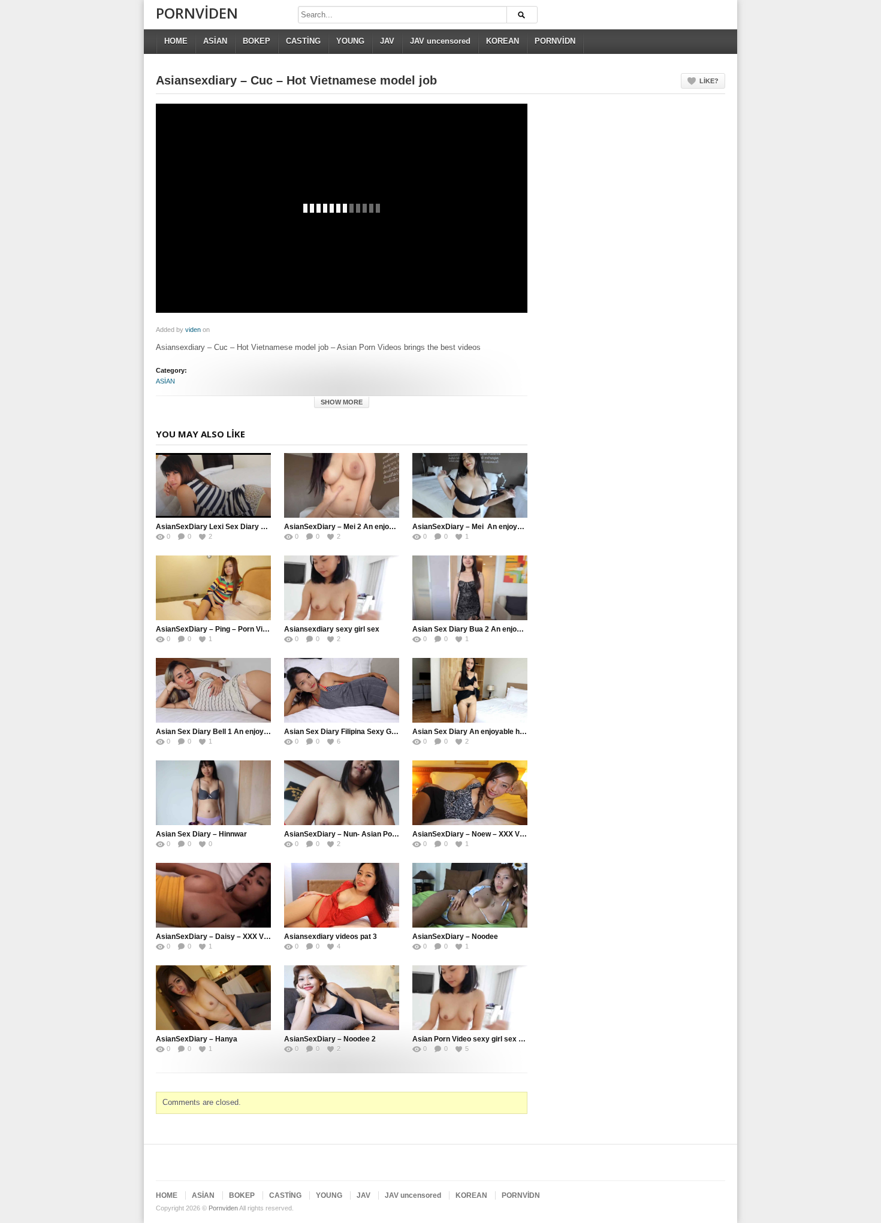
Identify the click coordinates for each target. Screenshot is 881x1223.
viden (193, 329)
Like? (709, 80)
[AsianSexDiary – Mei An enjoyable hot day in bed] (469, 485)
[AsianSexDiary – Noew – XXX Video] (469, 792)
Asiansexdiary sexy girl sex (331, 629)
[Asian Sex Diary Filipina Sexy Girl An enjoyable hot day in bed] (341, 690)
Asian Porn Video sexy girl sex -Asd (473, 1039)
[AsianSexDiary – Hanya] (213, 997)
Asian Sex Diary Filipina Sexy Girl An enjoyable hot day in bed (388, 731)
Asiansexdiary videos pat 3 (330, 936)
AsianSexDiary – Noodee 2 (330, 1039)
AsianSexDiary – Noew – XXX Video (473, 834)
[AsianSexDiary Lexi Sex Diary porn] (213, 485)
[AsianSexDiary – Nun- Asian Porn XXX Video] (341, 792)
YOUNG (350, 41)
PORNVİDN (555, 41)
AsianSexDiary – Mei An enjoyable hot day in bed (496, 527)
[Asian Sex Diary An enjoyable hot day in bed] (469, 690)
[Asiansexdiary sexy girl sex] (341, 588)
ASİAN (215, 41)
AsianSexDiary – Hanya (196, 1039)
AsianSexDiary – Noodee (456, 936)
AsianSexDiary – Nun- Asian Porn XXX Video (360, 834)
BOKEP (256, 41)
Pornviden (197, 13)
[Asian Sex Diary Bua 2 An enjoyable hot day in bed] (469, 588)
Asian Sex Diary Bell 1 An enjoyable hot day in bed (241, 731)
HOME (176, 41)
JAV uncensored (440, 41)
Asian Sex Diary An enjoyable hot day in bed (487, 731)
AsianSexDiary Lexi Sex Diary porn (216, 527)
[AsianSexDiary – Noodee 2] (341, 997)
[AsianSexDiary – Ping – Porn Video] (213, 588)
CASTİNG (303, 41)
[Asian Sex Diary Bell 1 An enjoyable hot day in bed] (213, 690)
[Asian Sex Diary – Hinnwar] (213, 792)
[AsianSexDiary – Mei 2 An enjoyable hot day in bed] (341, 485)
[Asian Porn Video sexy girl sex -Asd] (469, 997)
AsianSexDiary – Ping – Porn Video (215, 629)
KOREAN (502, 41)
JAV (387, 41)
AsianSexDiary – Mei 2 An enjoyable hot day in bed (370, 527)
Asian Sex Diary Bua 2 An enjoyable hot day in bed (498, 629)
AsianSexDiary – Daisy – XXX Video (217, 936)
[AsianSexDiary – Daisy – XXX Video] (213, 895)
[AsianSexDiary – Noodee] (469, 895)
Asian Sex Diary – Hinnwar (201, 834)
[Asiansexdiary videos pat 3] (341, 895)
